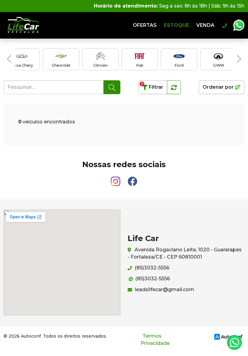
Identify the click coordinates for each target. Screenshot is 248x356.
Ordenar (218, 87)
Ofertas (145, 25)
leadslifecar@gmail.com (164, 289)
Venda (205, 25)
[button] (9, 59)
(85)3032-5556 (151, 268)
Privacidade (155, 343)
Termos (152, 336)
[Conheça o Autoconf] (228, 336)
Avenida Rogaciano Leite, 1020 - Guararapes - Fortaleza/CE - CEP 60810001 (185, 253)
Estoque (176, 25)
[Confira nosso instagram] (116, 178)
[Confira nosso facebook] (132, 178)
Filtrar (152, 86)
